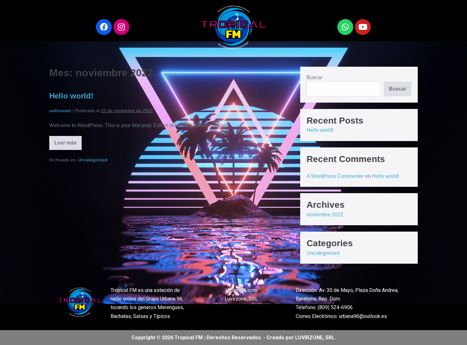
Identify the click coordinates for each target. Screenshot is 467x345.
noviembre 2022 (325, 214)
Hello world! (71, 95)
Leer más (67, 140)
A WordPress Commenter (335, 176)
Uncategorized (92, 159)
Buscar (314, 77)
